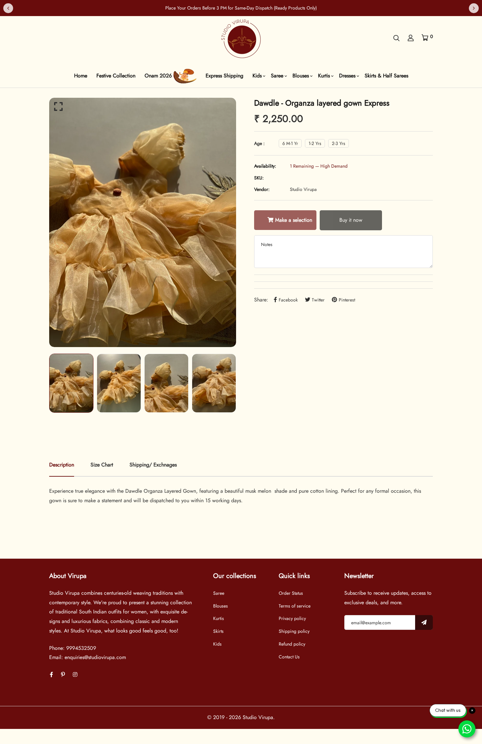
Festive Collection (115, 75)
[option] (142, 222)
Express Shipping (224, 75)
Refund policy (292, 644)
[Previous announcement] (8, 8)
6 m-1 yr (290, 143)
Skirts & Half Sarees (386, 75)
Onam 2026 (159, 75)
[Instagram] (75, 674)
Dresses (347, 75)
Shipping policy (294, 631)
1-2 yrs (315, 143)
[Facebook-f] (51, 674)
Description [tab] (61, 464)
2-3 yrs (338, 143)
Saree (277, 75)
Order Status (291, 593)
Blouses (300, 75)
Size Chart (101, 464)
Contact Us (289, 656)
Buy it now (350, 220)
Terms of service (295, 606)
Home (80, 75)
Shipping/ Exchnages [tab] (153, 464)
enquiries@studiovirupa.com (95, 657)
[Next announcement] (474, 8)
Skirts (218, 631)
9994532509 (81, 648)
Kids (257, 75)
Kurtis (324, 75)
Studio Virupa (303, 189)
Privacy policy (292, 618)
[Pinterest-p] (63, 674)
